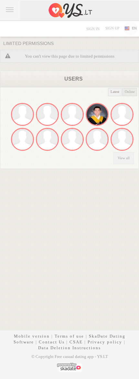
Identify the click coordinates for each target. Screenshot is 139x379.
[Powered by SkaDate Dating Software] (69, 366)
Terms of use (69, 336)
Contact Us (52, 342)
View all (124, 158)
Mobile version (32, 336)
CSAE (76, 342)
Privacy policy (105, 342)
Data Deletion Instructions (69, 347)
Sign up (112, 28)
